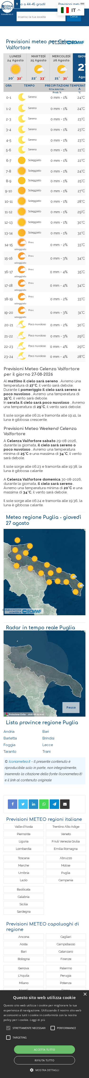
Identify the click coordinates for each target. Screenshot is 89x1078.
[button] (44, 1070)
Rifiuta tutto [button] (44, 1060)
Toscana (23, 858)
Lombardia (23, 849)
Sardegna (24, 911)
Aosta (24, 944)
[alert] (44, 1034)
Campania (66, 880)
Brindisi (48, 738)
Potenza (65, 983)
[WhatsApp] (44, 804)
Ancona (23, 937)
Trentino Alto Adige (65, 826)
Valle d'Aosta (24, 826)
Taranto (10, 751)
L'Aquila (23, 975)
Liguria (23, 841)
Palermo (66, 968)
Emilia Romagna (66, 849)
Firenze (66, 959)
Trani (46, 751)
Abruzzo (66, 858)
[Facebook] (12, 804)
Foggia (9, 745)
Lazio (23, 880)
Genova (23, 968)
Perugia (65, 975)
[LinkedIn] (33, 804)
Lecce (47, 745)
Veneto (66, 834)
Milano (23, 983)
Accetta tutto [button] (44, 1049)
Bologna (24, 959)
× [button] (85, 994)
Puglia (65, 873)
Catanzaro (66, 951)
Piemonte (23, 834)
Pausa (71, 707)
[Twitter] (23, 804)
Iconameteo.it (19, 761)
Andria (9, 731)
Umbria (23, 873)
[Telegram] (54, 804)
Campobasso (66, 944)
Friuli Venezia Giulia (66, 841)
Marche (23, 865)
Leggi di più (37, 1020)
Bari (45, 731)
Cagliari (66, 937)
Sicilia (23, 904)
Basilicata (23, 889)
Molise (65, 865)
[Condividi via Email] (65, 804)
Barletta (10, 738)
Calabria (23, 897)
